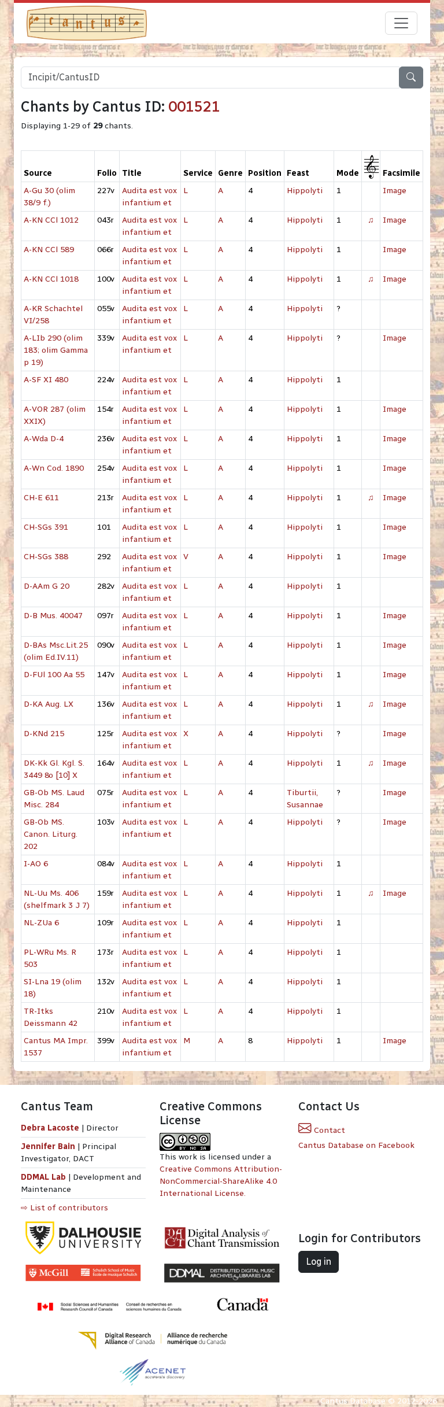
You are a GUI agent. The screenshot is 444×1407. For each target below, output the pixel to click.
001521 (194, 106)
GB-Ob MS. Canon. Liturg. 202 (50, 834)
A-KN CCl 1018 (51, 279)
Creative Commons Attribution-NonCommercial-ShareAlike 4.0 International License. (221, 1181)
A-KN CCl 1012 (51, 220)
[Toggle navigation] (401, 23)
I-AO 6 (36, 864)
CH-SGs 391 (46, 527)
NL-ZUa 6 (41, 923)
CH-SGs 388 (46, 557)
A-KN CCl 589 (49, 249)
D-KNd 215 (44, 733)
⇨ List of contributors (64, 1208)
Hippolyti (305, 190)
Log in (318, 1261)
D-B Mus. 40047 (53, 616)
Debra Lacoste (50, 1128)
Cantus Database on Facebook (356, 1145)
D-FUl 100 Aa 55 (54, 675)
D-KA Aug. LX (48, 704)
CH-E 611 (41, 498)
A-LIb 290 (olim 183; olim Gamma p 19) (56, 350)
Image (394, 190)
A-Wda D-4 (44, 439)
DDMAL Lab (43, 1177)
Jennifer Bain (49, 1146)
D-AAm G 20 (46, 586)
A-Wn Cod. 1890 (54, 468)
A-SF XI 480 (46, 380)
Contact (328, 1130)
